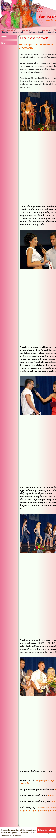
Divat (3, 43)
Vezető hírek (18, 32)
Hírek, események (35, 32)
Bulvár (4, 37)
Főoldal (5, 32)
